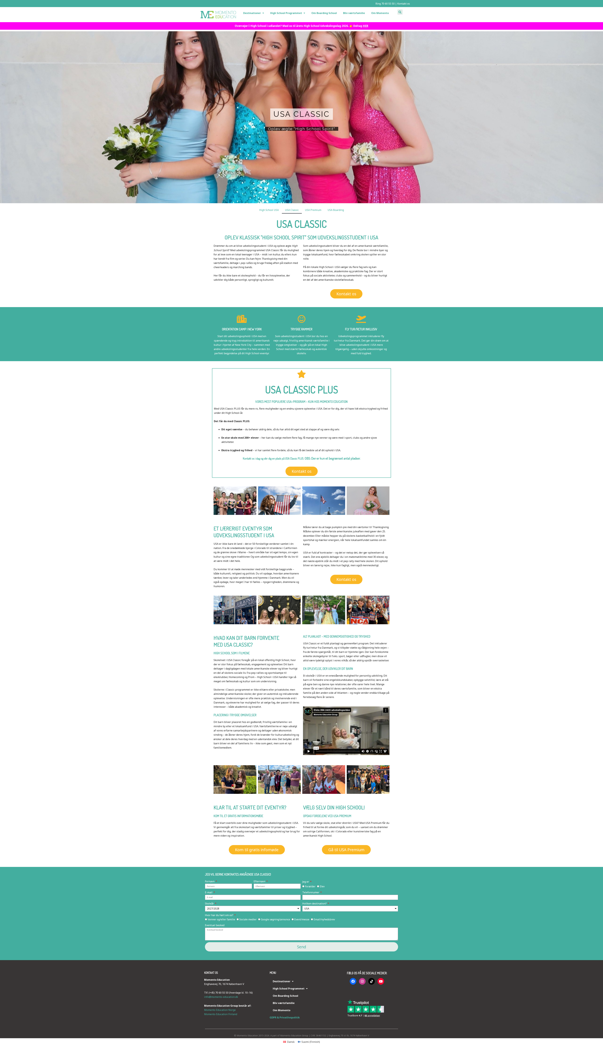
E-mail (209, 892)
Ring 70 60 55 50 (385, 3)
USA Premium (313, 210)
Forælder (310, 886)
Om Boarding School (324, 13)
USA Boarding (336, 210)
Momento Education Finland (220, 1014)
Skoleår (210, 903)
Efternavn (260, 881)
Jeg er (306, 881)
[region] (301, 117)
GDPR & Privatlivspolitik (285, 1017)
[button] (400, 12)
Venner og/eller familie (221, 919)
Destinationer (252, 13)
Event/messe (301, 919)
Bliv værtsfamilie (354, 13)
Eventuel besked (214, 925)
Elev (322, 886)
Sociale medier (248, 919)
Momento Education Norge (220, 1010)
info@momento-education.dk (221, 997)
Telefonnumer (311, 892)
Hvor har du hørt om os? (219, 915)
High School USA (269, 210)
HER (365, 26)
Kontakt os (403, 3)
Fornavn (210, 881)
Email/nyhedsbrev (324, 919)
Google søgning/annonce (275, 919)
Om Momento (380, 13)
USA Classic (292, 210)
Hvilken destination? (314, 903)
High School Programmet (286, 13)
